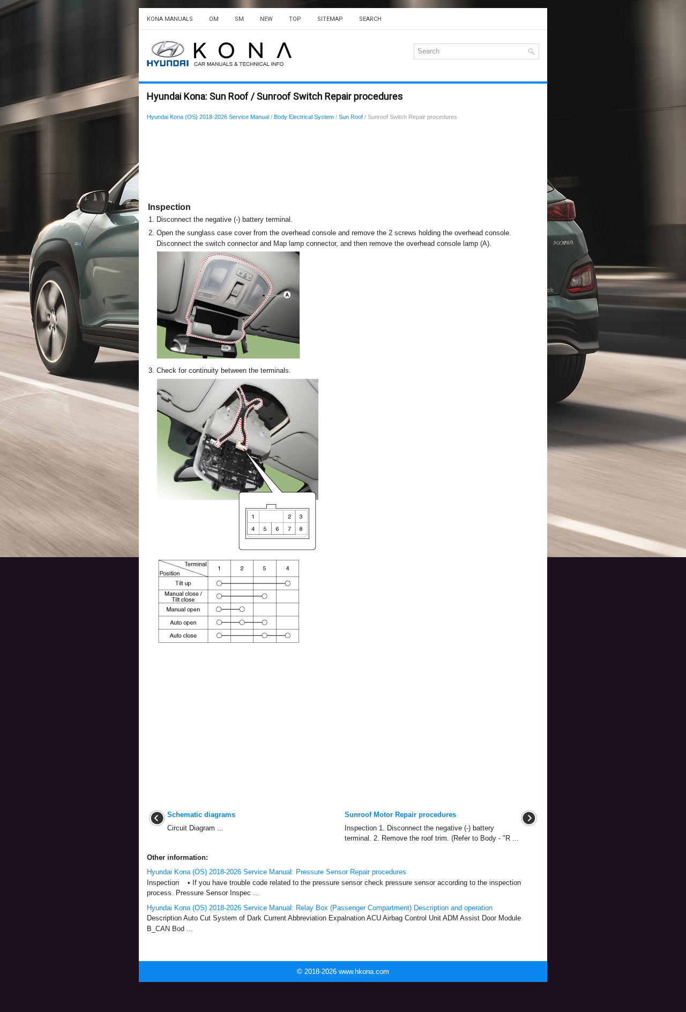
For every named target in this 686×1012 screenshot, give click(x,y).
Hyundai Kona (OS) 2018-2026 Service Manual (208, 117)
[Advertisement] (343, 163)
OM (214, 19)
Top (295, 19)
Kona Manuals (170, 19)
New (266, 19)
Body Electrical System (304, 117)
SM (239, 19)
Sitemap (330, 19)
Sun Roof (351, 117)
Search (370, 19)
